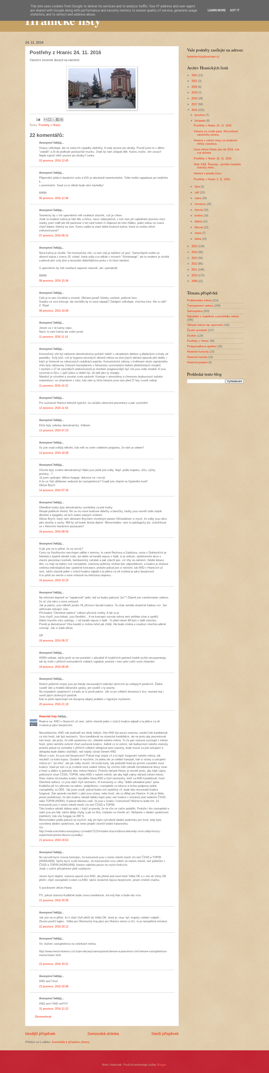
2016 (194, 109)
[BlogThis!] (49, 119)
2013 (194, 258)
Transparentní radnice (200, 305)
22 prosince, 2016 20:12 (53, 926)
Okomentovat (43, 1016)
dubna (199, 221)
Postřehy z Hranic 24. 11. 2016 (212, 125)
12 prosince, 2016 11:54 (53, 407)
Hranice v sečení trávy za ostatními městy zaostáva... (215, 142)
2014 (194, 252)
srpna (198, 198)
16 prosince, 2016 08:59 (53, 531)
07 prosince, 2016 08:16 (53, 235)
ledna (198, 238)
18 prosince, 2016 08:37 (53, 640)
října (198, 186)
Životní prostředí (197, 330)
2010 (194, 275)
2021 (194, 81)
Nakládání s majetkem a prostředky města (213, 316)
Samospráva (194, 311)
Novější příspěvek (40, 1034)
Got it (235, 10)
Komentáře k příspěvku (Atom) (70, 1042)
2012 (194, 263)
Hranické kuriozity (198, 351)
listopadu (200, 120)
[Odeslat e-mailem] (46, 119)
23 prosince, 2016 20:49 (53, 986)
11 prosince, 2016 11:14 (53, 336)
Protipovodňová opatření (202, 346)
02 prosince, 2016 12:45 (53, 160)
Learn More (217, 10)
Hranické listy (48, 716)
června (199, 209)
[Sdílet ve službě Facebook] (57, 119)
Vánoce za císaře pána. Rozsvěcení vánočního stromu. (216, 133)
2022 (194, 75)
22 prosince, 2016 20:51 (53, 963)
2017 (194, 104)
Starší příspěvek (165, 1034)
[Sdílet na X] (53, 119)
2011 (194, 269)
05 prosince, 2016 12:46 (53, 198)
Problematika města (199, 300)
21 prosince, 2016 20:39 (53, 900)
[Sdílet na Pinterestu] (61, 119)
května (199, 215)
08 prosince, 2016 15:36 (53, 280)
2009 (194, 281)
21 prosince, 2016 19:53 (53, 840)
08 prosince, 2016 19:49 (53, 310)
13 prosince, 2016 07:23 (53, 430)
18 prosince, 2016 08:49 (53, 666)
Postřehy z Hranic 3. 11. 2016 (212, 179)
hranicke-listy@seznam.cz (203, 56)
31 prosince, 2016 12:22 (53, 1008)
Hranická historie (197, 357)
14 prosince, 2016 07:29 (53, 490)
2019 (194, 92)
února (198, 233)
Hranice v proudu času (207, 173)
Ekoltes (191, 335)
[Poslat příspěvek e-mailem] (38, 119)
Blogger (161, 1064)
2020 (194, 86)
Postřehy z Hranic (50, 125)
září (197, 192)
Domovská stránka (103, 1034)
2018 (194, 98)
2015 (194, 246)
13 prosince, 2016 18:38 (53, 452)
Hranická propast (197, 362)
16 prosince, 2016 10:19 (53, 580)
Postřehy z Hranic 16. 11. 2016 (212, 158)
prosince (200, 115)
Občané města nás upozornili (205, 325)
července (201, 204)
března (199, 227)
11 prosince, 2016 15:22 (53, 385)
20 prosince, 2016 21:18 (53, 704)
